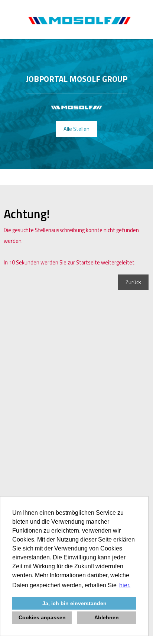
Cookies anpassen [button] (42, 617)
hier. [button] (124, 585)
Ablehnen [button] (106, 617)
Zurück (133, 282)
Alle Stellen (76, 129)
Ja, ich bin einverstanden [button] (74, 603)
